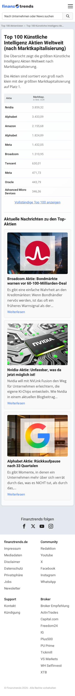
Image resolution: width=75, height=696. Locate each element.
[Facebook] (24, 526)
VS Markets (49, 659)
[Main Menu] (70, 6)
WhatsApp (48, 581)
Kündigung (12, 612)
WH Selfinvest (51, 665)
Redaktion (48, 548)
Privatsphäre (13, 575)
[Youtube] (42, 526)
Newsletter (12, 588)
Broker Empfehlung (55, 605)
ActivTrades (49, 612)
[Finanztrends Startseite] (17, 8)
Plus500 (47, 639)
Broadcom (12, 154)
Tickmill (46, 652)
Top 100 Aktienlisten (12, 25)
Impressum (12, 548)
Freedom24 (49, 625)
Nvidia (9, 107)
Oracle (9, 182)
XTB (44, 672)
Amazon (10, 126)
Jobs (7, 581)
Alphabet (11, 117)
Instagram (48, 575)
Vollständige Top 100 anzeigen (37, 202)
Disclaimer (12, 561)
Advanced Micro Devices (15, 192)
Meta (8, 145)
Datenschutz (13, 568)
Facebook (48, 568)
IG (42, 632)
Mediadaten (13, 555)
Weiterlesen (16, 311)
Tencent (10, 163)
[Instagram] (50, 526)
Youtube (47, 555)
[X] (33, 526)
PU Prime (47, 645)
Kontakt (10, 605)
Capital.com (49, 619)
